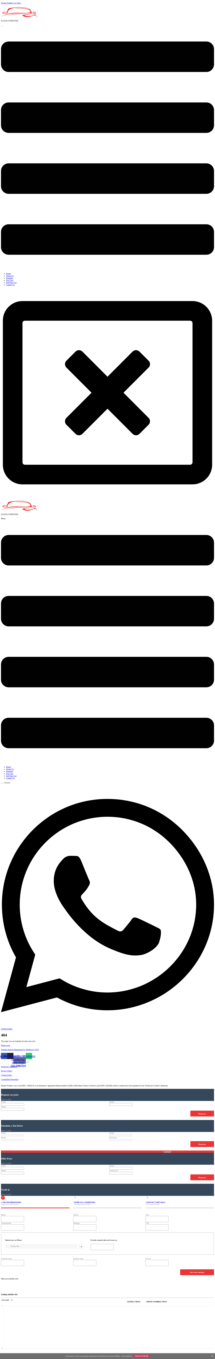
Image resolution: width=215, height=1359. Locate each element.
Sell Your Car (11, 282)
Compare (167, 1151)
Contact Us (10, 285)
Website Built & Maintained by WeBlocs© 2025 (20, 1050)
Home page (5, 1045)
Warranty (9, 278)
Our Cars (9, 280)
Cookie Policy (6, 1075)
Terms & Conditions (9, 1067)
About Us (10, 276)
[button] (107, 148)
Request (202, 1114)
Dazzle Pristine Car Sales (11, 3)
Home (8, 274)
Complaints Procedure (9, 1079)
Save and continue (197, 1272)
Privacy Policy (6, 1071)
